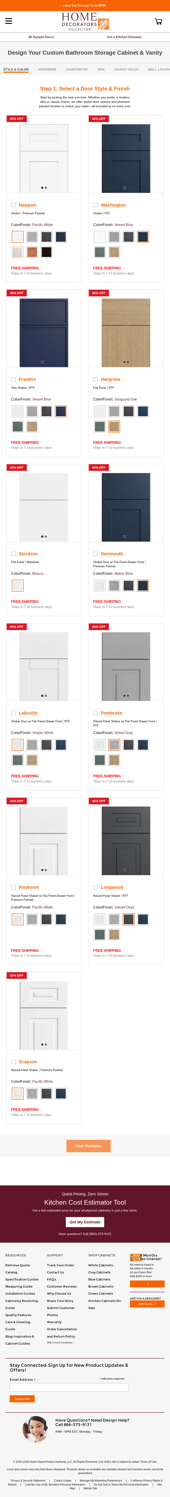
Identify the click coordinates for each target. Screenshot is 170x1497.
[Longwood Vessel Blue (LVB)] (143, 919)
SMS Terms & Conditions (60, 1343)
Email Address (67, 1379)
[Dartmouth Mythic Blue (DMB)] (143, 586)
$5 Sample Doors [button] (41, 37)
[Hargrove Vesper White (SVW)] (100, 411)
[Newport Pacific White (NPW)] (18, 237)
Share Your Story (60, 1301)
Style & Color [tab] (16, 69)
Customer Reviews (62, 1286)
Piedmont (29, 887)
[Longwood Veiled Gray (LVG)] (114, 919)
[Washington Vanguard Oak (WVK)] (114, 252)
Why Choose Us (59, 1294)
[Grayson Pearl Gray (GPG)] (32, 1094)
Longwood (112, 887)
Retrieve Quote (17, 1265)
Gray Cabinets (99, 1272)
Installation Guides (20, 1294)
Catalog (11, 1272)
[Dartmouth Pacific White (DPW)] (100, 586)
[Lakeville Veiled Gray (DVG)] (32, 745)
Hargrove (110, 379)
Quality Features (18, 1315)
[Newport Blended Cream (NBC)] (18, 252)
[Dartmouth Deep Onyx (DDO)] (129, 586)
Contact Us (55, 1272)
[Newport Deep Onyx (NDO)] (46, 237)
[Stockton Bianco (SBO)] (18, 586)
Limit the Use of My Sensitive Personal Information (55, 1484)
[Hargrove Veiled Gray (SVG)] (114, 411)
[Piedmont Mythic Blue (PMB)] (61, 919)
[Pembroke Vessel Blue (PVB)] (143, 745)
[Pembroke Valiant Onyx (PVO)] (129, 745)
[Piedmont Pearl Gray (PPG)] (32, 919)
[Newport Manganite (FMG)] (46, 252)
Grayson (28, 1061)
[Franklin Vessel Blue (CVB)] (61, 411)
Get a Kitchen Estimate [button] (124, 37)
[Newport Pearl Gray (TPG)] (32, 237)
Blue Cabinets (99, 1279)
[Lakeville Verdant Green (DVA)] (18, 760)
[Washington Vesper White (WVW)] (100, 237)
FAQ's (51, 1279)
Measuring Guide (19, 1286)
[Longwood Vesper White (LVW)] (100, 919)
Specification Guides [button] (22, 1279)
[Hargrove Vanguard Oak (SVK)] (114, 427)
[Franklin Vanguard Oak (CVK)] (32, 427)
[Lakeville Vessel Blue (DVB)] (61, 745)
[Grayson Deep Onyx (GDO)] (46, 1094)
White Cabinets (100, 1265)
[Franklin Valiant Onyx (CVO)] (46, 411)
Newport (28, 205)
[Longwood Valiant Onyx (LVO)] (129, 919)
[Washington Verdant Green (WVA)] (100, 252)
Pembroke (111, 713)
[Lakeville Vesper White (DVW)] (18, 745)
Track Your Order (60, 1265)
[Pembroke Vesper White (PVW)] (100, 745)
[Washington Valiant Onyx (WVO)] (129, 237)
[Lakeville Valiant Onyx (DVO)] (46, 745)
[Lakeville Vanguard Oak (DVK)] (32, 760)
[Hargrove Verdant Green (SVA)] (100, 427)
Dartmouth (112, 553)
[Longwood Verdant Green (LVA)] (100, 935)
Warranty (54, 1322)
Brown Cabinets (100, 1286)
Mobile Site (90, 1488)
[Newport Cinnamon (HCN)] (32, 252)
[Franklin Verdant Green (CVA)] (18, 427)
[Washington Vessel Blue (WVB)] (143, 237)
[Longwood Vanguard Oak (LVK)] (114, 935)
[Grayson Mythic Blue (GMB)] (61, 1094)
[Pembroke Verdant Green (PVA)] (100, 760)
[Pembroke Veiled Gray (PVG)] (114, 745)
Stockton (28, 553)
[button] (158, 21)
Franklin (27, 379)
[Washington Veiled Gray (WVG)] (114, 237)
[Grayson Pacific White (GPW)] (18, 1094)
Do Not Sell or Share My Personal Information (121, 1484)
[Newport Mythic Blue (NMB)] (61, 237)
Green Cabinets (100, 1294)
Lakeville (28, 713)
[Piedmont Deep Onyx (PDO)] (46, 919)
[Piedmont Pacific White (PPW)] (18, 919)
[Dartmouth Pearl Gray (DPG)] (114, 586)
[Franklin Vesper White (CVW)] (18, 411)
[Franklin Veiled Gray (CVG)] (32, 411)
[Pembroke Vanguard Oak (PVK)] (114, 760)
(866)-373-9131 (100, 1234)
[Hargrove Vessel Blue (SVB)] (143, 411)
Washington (113, 205)
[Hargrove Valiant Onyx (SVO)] (129, 411)
